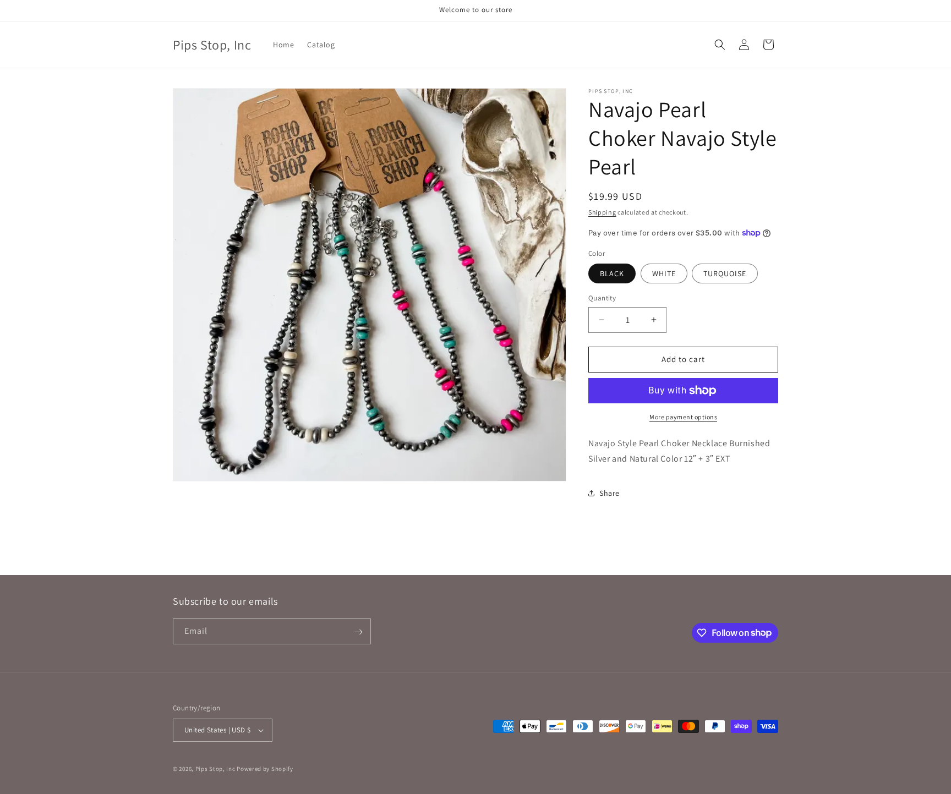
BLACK (612, 273)
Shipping (602, 212)
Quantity (602, 298)
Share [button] (609, 493)
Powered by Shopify (265, 769)
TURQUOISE (724, 273)
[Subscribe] (358, 632)
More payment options (683, 417)
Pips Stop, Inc (216, 769)
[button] (720, 44)
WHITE (664, 273)
